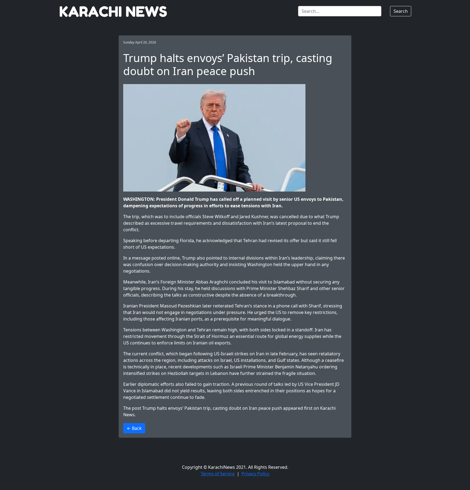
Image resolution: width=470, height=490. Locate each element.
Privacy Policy (255, 474)
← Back (134, 428)
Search (401, 11)
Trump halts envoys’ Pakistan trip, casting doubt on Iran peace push (212, 408)
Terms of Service (218, 474)
